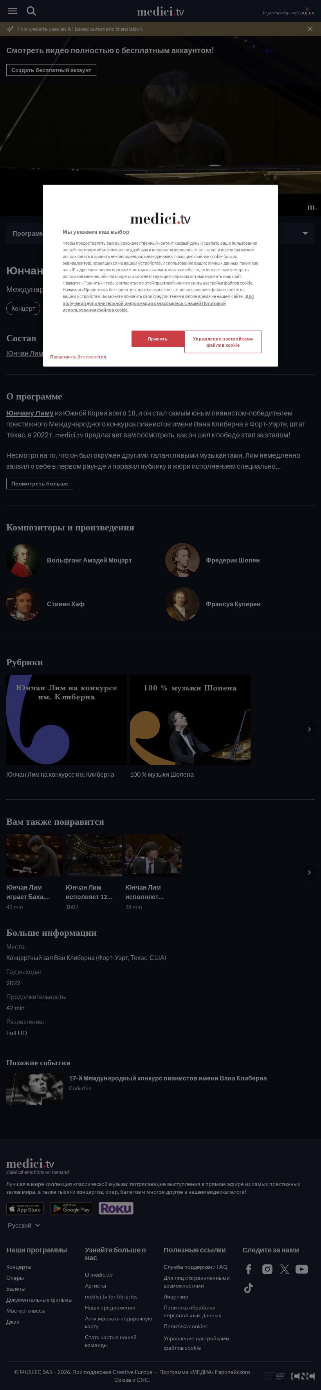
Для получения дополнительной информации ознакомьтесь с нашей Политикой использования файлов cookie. (158, 303)
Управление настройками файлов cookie (223, 341)
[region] (160, 275)
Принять (158, 338)
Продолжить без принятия (78, 356)
